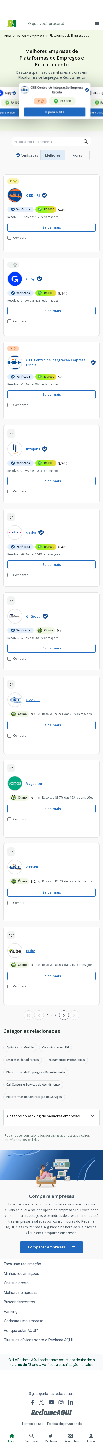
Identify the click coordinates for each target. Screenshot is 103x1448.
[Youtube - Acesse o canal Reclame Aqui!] (51, 1402)
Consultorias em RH (55, 1047)
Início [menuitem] (11, 1441)
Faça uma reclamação (22, 1264)
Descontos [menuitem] (71, 1441)
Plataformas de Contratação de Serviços (34, 1097)
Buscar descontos (19, 1302)
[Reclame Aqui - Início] (51, 1412)
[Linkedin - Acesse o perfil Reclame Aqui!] (71, 1402)
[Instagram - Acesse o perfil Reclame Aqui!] (61, 1402)
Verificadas (29, 155)
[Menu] (97, 23)
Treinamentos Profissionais (66, 1060)
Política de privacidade (64, 1424)
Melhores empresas (20, 1292)
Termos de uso (32, 1424)
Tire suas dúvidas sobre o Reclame (38, 1340)
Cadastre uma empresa (23, 1321)
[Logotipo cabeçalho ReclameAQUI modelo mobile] (12, 23)
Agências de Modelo (20, 1047)
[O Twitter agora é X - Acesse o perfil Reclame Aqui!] (42, 1402)
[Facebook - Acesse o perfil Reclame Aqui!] (32, 1402)
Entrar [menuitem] (91, 1441)
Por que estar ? (21, 1330)
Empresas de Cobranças (22, 1060)
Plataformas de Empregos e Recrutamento (35, 1072)
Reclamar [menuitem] (51, 1441)
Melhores (52, 155)
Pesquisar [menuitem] (32, 1441)
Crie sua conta (16, 1283)
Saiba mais (51, 227)
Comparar (20, 237)
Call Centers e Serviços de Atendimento (33, 1084)
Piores (77, 155)
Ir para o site (72, 112)
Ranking (10, 1311)
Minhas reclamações (21, 1273)
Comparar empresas (46, 1247)
